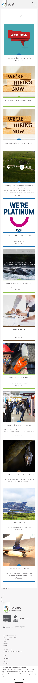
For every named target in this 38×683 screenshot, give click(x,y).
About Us (6, 658)
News (5, 661)
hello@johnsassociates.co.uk (13, 651)
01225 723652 (8, 649)
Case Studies (7, 664)
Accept (19, 681)
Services (5, 655)
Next (2, 601)
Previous (6, 588)
